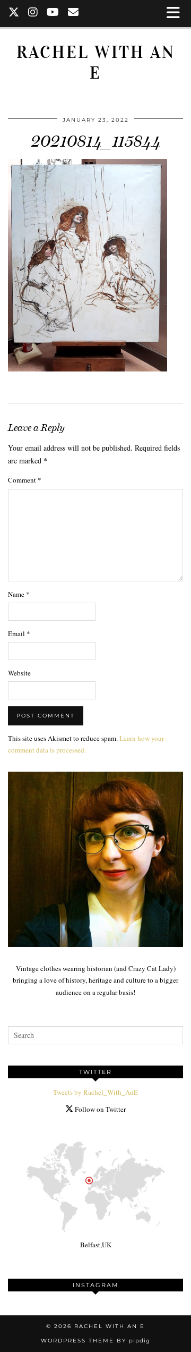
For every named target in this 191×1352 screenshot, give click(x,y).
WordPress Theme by (95, 1340)
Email (19, 633)
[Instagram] (33, 13)
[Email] (73, 13)
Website (19, 673)
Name (19, 594)
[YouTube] (53, 13)
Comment (24, 480)
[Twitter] (14, 13)
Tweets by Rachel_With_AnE (95, 1092)
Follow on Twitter (99, 1109)
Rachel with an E (95, 62)
